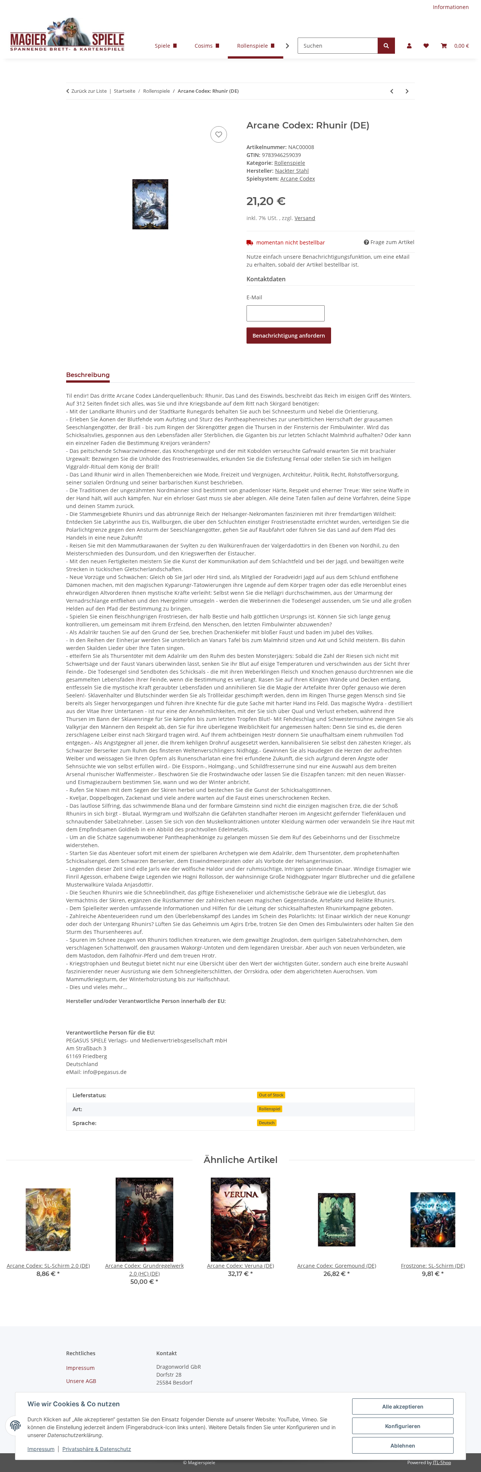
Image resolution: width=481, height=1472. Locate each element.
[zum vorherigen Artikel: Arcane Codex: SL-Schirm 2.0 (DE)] (391, 91)
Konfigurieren (402, 1426)
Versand (305, 218)
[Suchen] (386, 46)
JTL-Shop (442, 1462)
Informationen (451, 7)
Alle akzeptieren (403, 1406)
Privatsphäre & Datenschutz (96, 1449)
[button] (409, 46)
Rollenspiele (289, 162)
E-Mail (254, 297)
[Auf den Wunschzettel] (218, 134)
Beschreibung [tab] (88, 375)
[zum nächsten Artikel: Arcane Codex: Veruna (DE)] (407, 91)
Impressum (40, 1449)
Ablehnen (402, 1445)
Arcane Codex (297, 178)
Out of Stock (271, 1095)
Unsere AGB (81, 1381)
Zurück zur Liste (89, 90)
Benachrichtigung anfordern (289, 335)
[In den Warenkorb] (72, 116)
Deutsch (267, 1122)
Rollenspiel (269, 1109)
